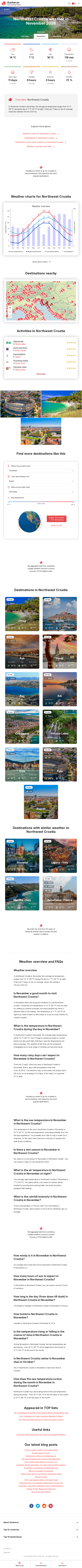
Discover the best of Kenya (41, 1492)
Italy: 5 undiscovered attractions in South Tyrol (41, 1462)
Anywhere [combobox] (13, 470)
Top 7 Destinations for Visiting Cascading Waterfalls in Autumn (41, 1416)
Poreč (23, 363)
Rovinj (17, 350)
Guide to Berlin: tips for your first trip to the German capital (41, 1474)
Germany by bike (41, 1477)
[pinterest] (50, 1506)
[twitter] (38, 1506)
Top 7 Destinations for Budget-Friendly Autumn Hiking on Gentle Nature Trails (41, 1413)
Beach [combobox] (11, 481)
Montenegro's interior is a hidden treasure (41, 1456)
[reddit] (44, 1506)
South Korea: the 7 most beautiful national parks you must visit (41, 1483)
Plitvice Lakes (20, 344)
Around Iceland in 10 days (41, 1453)
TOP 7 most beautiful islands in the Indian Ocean (41, 1480)
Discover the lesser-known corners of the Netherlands (41, 1459)
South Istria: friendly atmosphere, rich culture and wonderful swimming (41, 1435)
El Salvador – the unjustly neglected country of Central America (41, 1486)
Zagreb (23, 350)
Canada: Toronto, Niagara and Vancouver (41, 1489)
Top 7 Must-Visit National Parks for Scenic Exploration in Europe (41, 1420)
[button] (10, 308)
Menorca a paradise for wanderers (41, 1471)
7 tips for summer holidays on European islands (41, 1450)
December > (58, 36)
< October (25, 36)
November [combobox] (13, 492)
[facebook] (31, 1506)
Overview (41, 32)
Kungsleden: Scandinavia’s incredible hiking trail (41, 1468)
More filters (56, 525)
